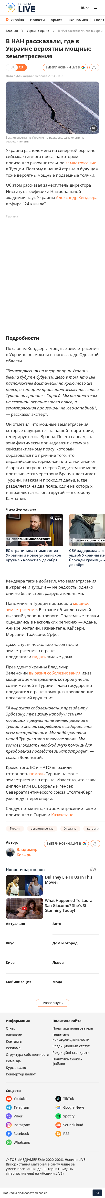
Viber (18, 1116)
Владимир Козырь (27, 852)
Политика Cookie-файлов (67, 1061)
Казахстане (62, 814)
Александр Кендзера (76, 197)
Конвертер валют (21, 1074)
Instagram (22, 1125)
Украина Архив (38, 31)
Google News (73, 1107)
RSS (66, 1133)
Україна (17, 19)
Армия (56, 20)
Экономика (78, 20)
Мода (57, 982)
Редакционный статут (71, 1046)
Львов (58, 962)
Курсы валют (17, 1067)
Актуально (15, 923)
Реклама (13, 1048)
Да (97, 1193)
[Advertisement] (52, 272)
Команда (13, 1061)
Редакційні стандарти (71, 1052)
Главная (12, 31)
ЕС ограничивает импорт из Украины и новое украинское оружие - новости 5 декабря (33, 555)
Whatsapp (22, 1142)
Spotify (68, 1116)
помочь (37, 773)
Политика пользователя (72, 1028)
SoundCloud (73, 1125)
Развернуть (53, 1002)
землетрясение (80, 163)
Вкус (10, 943)
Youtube (20, 1098)
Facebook (21, 1133)
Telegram (21, 1107)
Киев (10, 962)
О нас (10, 1028)
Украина (70, 828)
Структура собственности (27, 1054)
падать (39, 656)
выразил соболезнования (55, 673)
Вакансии (14, 1034)
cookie (43, 1193)
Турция (15, 828)
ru (83, 7)
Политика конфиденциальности (70, 1037)
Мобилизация (18, 982)
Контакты (14, 1041)
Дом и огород (64, 943)
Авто (56, 923)
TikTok (68, 1098)
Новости (37, 20)
